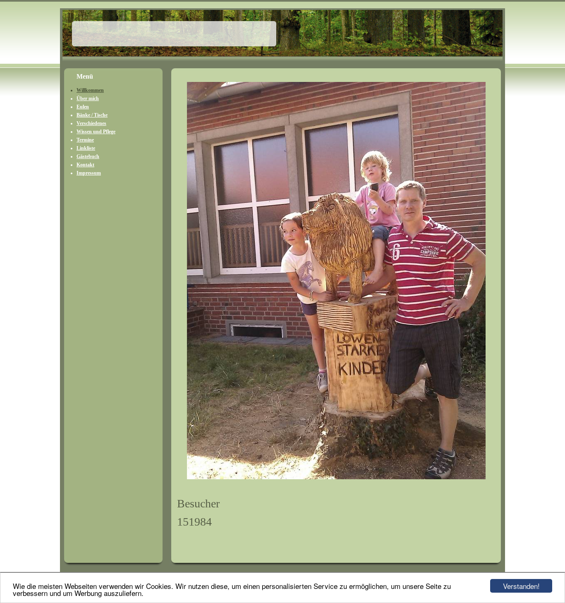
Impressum (89, 173)
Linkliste (86, 148)
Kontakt (85, 165)
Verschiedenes (91, 123)
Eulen (83, 107)
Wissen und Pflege (96, 132)
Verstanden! (521, 586)
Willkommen (90, 90)
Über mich (88, 98)
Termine (85, 140)
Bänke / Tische (92, 115)
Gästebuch (88, 156)
